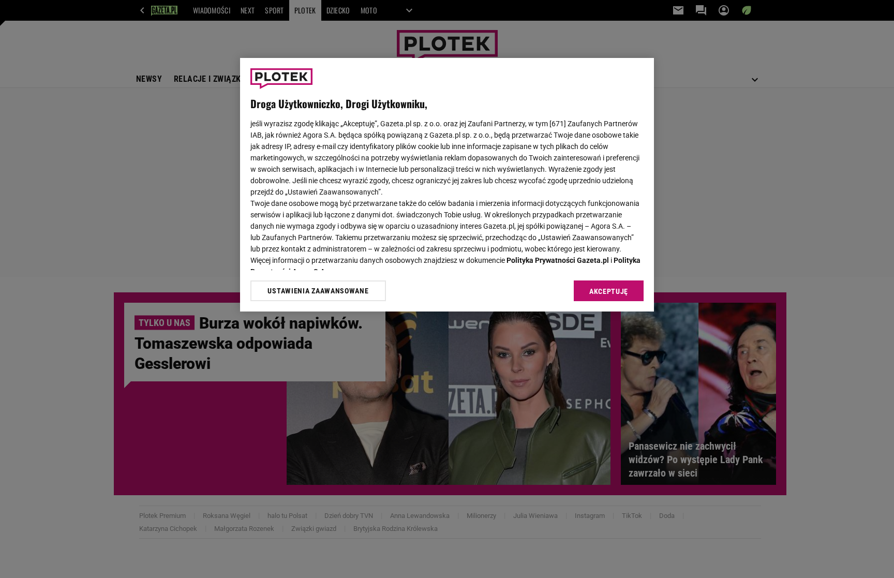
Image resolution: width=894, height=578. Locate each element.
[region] (447, 185)
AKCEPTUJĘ (608, 291)
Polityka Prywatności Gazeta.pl (557, 260)
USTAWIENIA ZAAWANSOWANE (317, 291)
